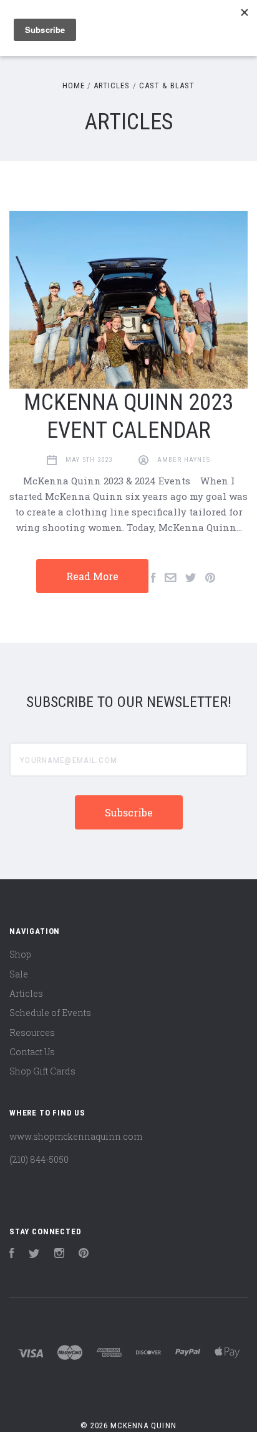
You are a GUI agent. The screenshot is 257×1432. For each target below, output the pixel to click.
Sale (18, 974)
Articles (26, 993)
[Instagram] (59, 1254)
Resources (32, 1032)
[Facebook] (11, 1254)
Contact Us (32, 1052)
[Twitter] (34, 1254)
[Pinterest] (84, 1254)
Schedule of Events (50, 1013)
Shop (20, 954)
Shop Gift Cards (42, 1071)
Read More (92, 576)
